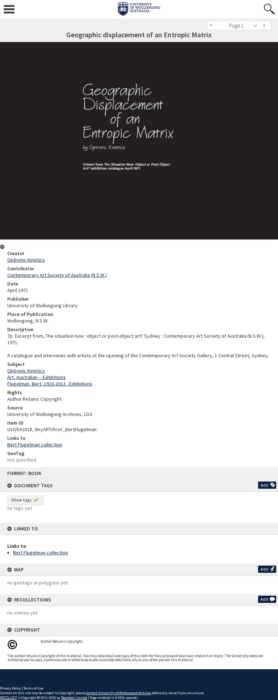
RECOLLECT (8, 697)
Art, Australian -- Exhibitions (36, 377)
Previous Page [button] (213, 25)
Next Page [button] (265, 25)
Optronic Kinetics (26, 260)
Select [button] (257, 25)
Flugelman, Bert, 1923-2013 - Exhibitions (49, 383)
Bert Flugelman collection (40, 552)
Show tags (21, 500)
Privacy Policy (10, 688)
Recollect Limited (74, 697)
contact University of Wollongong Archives (118, 693)
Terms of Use (33, 688)
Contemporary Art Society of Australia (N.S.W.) (57, 275)
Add (264, 485)
